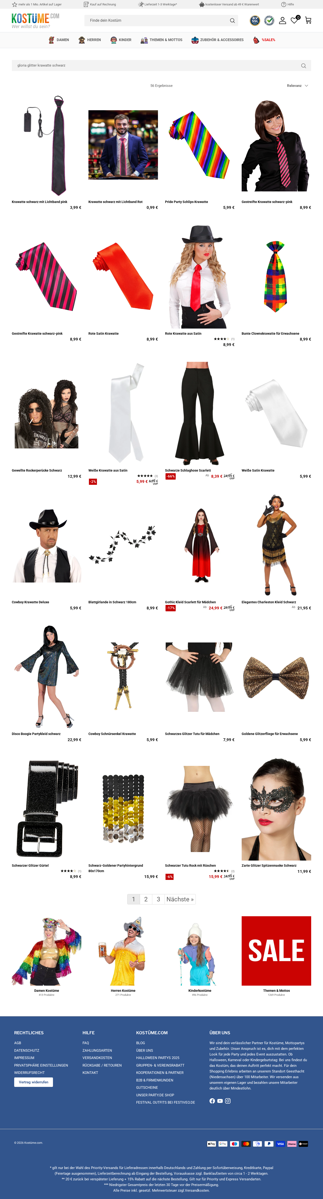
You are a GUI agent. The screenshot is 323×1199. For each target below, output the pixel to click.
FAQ (86, 1043)
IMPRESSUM (24, 1058)
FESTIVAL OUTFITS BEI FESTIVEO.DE (165, 1102)
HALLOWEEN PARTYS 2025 (157, 1058)
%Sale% (268, 40)
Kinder (125, 40)
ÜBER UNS (144, 1050)
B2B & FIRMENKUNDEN (154, 1080)
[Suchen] (303, 65)
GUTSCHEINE (147, 1087)
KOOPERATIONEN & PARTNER (159, 1073)
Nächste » (180, 899)
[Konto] (282, 20)
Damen (63, 40)
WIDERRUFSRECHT (29, 1073)
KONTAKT (90, 1073)
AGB (17, 1043)
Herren (94, 40)
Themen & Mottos (166, 40)
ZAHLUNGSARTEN (97, 1050)
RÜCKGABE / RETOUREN (102, 1065)
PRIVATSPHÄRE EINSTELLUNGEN (41, 1065)
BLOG (140, 1043)
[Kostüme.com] (35, 20)
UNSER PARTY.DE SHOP (155, 1095)
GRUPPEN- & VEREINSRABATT (160, 1065)
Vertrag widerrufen (33, 1082)
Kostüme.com (33, 1142)
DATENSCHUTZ (26, 1050)
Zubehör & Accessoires (222, 40)
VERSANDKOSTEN (97, 1058)
